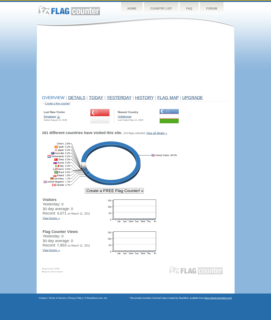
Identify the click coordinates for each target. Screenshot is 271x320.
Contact (43, 298)
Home (131, 8)
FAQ (189, 8)
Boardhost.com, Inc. (97, 298)
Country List (161, 8)
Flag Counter (69, 10)
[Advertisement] (135, 61)
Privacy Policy (75, 298)
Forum (211, 8)
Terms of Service (57, 298)
